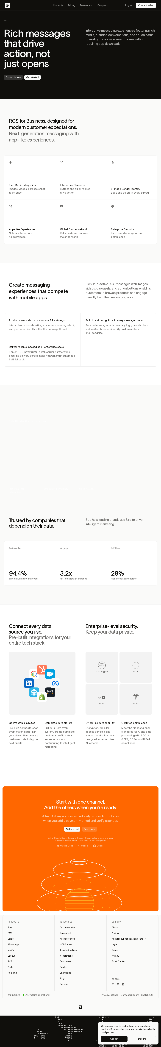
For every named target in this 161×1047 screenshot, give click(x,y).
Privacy (115, 956)
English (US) (147, 995)
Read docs (89, 829)
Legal (114, 944)
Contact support (130, 995)
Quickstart (65, 933)
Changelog (65, 973)
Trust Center (118, 961)
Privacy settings (110, 995)
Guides (63, 967)
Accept (114, 1039)
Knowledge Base (69, 950)
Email (10, 927)
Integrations (66, 956)
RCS (10, 961)
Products (58, 5)
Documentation (68, 927)
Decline (142, 1039)
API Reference (67, 939)
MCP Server (66, 944)
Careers (64, 984)
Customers (65, 961)
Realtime (12, 973)
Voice (11, 939)
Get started (32, 77)
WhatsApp (13, 944)
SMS (10, 933)
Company (102, 5)
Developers (86, 5)
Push (10, 967)
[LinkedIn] (118, 984)
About (115, 927)
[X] (113, 984)
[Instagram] (123, 984)
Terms (115, 950)
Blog (62, 978)
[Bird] (7, 5)
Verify (11, 950)
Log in (128, 5)
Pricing (71, 5)
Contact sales (145, 5)
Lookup (12, 956)
